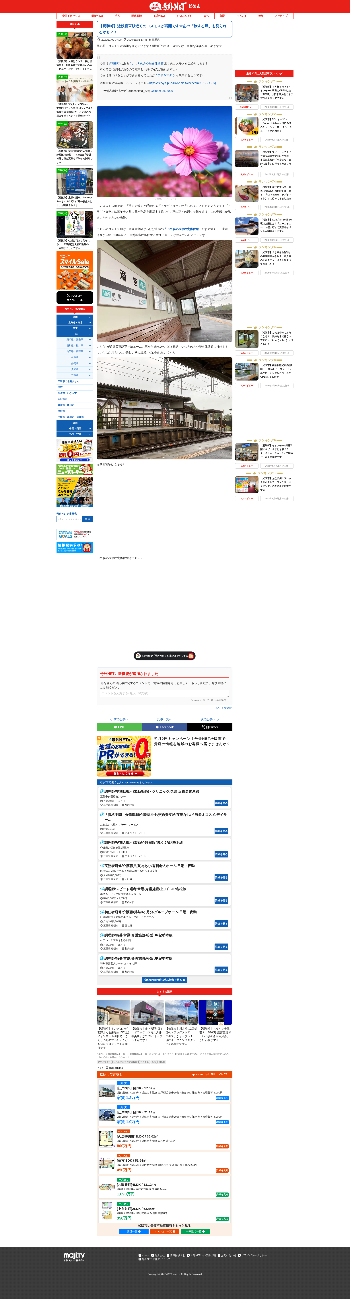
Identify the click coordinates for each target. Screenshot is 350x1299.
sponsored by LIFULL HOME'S (209, 1074)
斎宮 (154, 1062)
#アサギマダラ (165, 75)
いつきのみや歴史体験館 (125, 1062)
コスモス (144, 1062)
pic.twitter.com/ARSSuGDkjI (198, 83)
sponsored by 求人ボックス (139, 782)
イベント (242, 15)
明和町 (162, 1062)
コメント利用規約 (223, 707)
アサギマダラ (104, 1062)
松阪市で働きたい (111, 782)
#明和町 (114, 63)
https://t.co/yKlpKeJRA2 (164, 83)
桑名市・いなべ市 (67, 393)
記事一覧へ (164, 719)
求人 (117, 15)
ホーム (145, 1255)
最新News (97, 15)
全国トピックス (71, 15)
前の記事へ (121, 719)
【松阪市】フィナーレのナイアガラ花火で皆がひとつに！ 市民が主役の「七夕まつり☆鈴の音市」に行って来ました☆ (275, 160)
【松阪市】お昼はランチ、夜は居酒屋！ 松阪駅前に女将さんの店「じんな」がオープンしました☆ (74, 65)
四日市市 (62, 399)
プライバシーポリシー (254, 1255)
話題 (222, 15)
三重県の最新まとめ (68, 381)
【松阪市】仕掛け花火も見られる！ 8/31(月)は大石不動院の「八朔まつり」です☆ (73, 244)
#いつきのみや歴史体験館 (147, 63)
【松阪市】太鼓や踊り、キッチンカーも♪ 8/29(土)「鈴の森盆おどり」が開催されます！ (74, 201)
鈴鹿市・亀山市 (66, 405)
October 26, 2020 (162, 90)
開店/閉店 (136, 15)
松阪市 (195, 6)
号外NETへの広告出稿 (203, 1255)
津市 (60, 387)
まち (206, 15)
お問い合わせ (228, 1255)
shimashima (116, 1067)
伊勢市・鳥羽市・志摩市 (71, 417)
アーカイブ (281, 15)
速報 (261, 15)
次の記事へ (208, 719)
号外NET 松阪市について (156, 1259)
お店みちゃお (184, 15)
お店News (160, 15)
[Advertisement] (264, 45)
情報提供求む (177, 1255)
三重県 (156, 39)
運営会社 (160, 1255)
